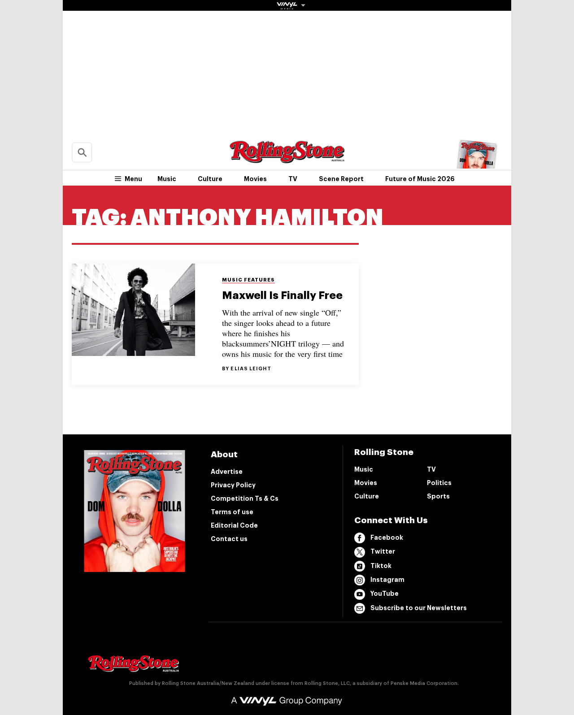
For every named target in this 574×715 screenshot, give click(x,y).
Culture (210, 179)
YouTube (384, 593)
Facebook (386, 537)
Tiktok (380, 566)
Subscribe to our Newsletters (418, 608)
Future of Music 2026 (420, 179)
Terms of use (232, 512)
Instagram (387, 579)
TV (292, 179)
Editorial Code (234, 525)
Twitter (382, 551)
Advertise (227, 471)
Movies (255, 179)
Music (166, 179)
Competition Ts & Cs (244, 498)
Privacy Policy (233, 485)
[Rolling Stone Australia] (287, 159)
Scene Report (341, 179)
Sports (438, 496)
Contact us (229, 539)
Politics (439, 483)
